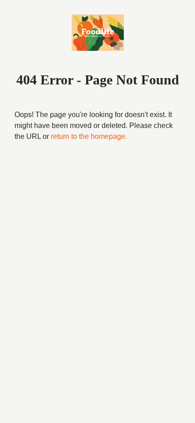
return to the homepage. (89, 136)
